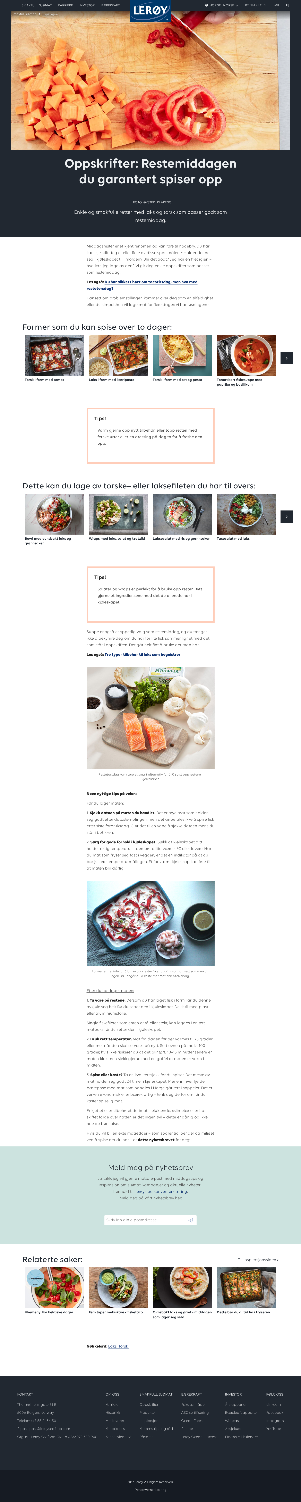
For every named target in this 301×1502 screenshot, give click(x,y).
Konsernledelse (118, 1437)
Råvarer (146, 1437)
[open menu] (13, 5)
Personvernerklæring (150, 1490)
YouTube (273, 1429)
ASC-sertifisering (195, 1413)
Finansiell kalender (241, 1437)
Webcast (232, 1421)
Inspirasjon (50, 14)
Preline (187, 1429)
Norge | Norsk (222, 5)
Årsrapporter (236, 1405)
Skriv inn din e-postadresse (129, 1212)
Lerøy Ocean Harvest (199, 1437)
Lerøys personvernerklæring (161, 1192)
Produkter (147, 1413)
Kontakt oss (255, 5)
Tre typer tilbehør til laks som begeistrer (143, 655)
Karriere (65, 5)
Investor (87, 5)
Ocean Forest (192, 1421)
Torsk (123, 1346)
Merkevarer (114, 1421)
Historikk (112, 1413)
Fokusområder (193, 1405)
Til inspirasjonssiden (257, 1260)
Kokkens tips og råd (156, 1429)
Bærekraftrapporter (241, 1413)
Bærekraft (110, 5)
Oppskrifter (148, 1405)
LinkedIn (273, 1405)
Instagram (275, 1421)
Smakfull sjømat (24, 14)
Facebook (274, 1413)
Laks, (113, 1346)
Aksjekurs (233, 1429)
